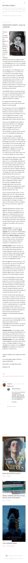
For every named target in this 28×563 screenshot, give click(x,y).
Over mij (14, 15)
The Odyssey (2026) (9, 543)
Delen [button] (3, 374)
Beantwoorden (11, 406)
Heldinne (9, 384)
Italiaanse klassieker (13, 376)
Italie (20, 376)
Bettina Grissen (16, 388)
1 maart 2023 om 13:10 (17, 390)
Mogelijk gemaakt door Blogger (15, 555)
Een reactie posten (10, 546)
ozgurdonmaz (19, 558)
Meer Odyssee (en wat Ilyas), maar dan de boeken (13, 497)
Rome (22, 376)
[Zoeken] (25, 2)
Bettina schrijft (8, 5)
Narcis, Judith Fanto (11, 473)
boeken (7, 376)
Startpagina (6, 15)
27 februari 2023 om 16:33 (18, 383)
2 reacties (8, 476)
